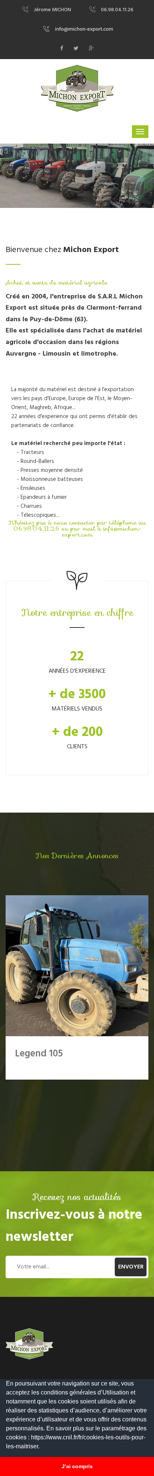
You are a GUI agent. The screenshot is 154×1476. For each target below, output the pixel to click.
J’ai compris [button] (77, 1466)
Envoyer (131, 1267)
